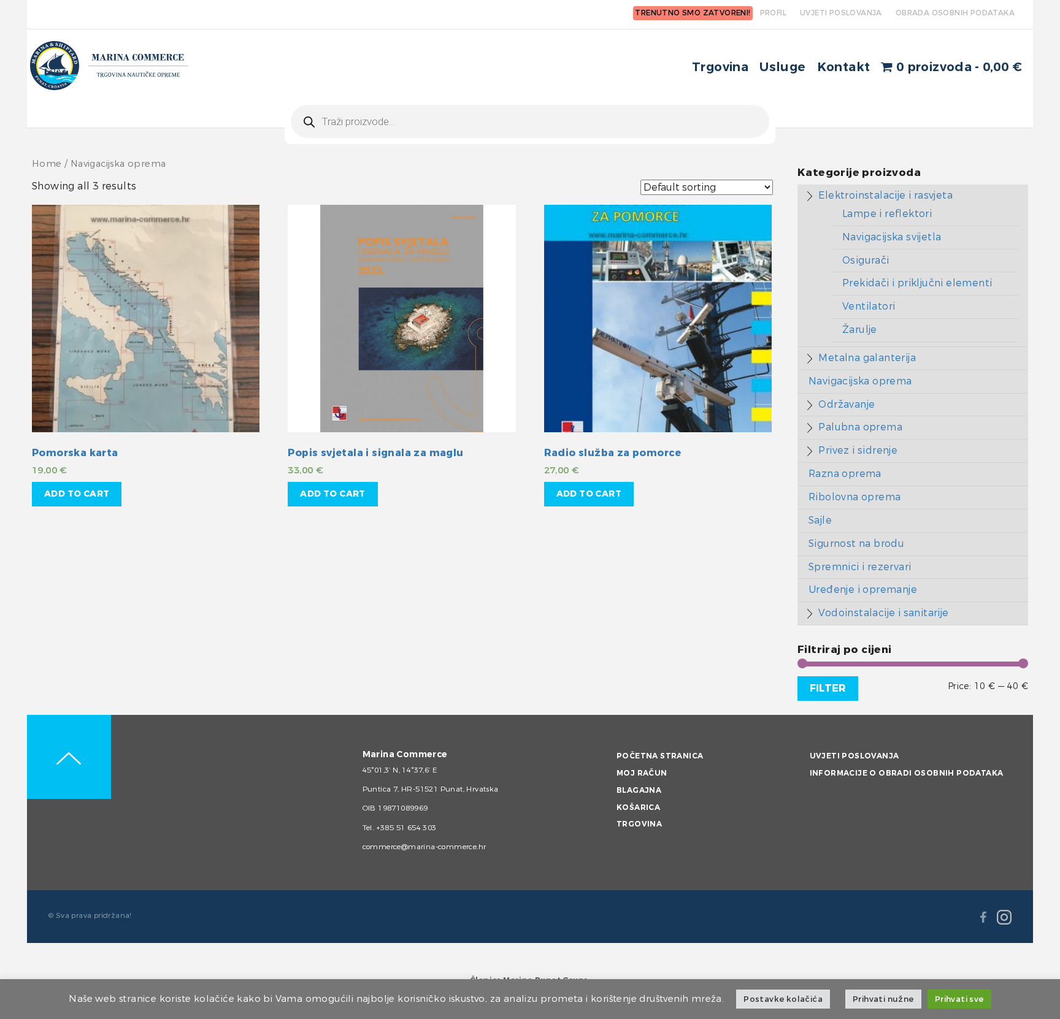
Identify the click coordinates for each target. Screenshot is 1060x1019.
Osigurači (865, 260)
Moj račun (641, 773)
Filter (828, 688)
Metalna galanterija (867, 357)
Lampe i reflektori (887, 213)
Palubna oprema (860, 427)
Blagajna (638, 790)
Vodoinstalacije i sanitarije (883, 612)
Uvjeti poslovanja (854, 756)
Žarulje (859, 329)
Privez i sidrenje (857, 450)
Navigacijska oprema (860, 381)
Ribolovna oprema (854, 496)
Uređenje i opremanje (862, 589)
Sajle (820, 520)
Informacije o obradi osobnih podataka (907, 773)
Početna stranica (659, 756)
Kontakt (843, 67)
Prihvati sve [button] (959, 999)
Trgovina (720, 67)
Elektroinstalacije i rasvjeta (885, 195)
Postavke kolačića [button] (783, 999)
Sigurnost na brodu (856, 543)
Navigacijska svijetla (891, 237)
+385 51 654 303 (406, 828)
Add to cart (76, 494)
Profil (773, 13)
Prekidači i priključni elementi (917, 283)
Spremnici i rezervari (859, 566)
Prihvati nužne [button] (883, 999)
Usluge (782, 67)
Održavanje (846, 404)
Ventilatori (868, 306)
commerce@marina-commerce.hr (424, 847)
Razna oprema (844, 473)
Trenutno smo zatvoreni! (692, 13)
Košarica (638, 807)
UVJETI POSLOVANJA (841, 13)
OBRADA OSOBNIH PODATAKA (955, 13)
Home (47, 164)
